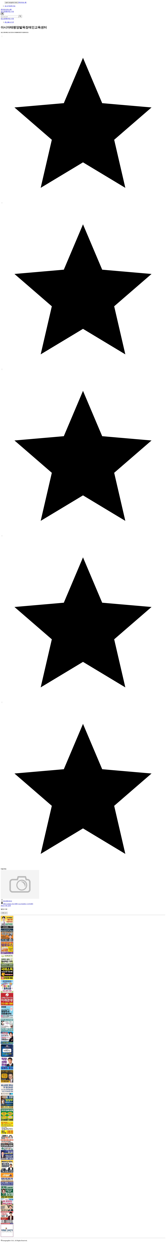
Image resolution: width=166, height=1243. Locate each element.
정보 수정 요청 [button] (6, 905)
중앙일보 (6, 9)
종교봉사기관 (9, 22)
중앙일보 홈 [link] (22, 2)
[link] (83, 922)
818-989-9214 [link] (7, 901)
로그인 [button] (7, 6)
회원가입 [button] (12, 6)
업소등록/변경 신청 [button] (7, 11)
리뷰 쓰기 (4, 913)
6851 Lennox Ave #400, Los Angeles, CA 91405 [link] (18, 904)
